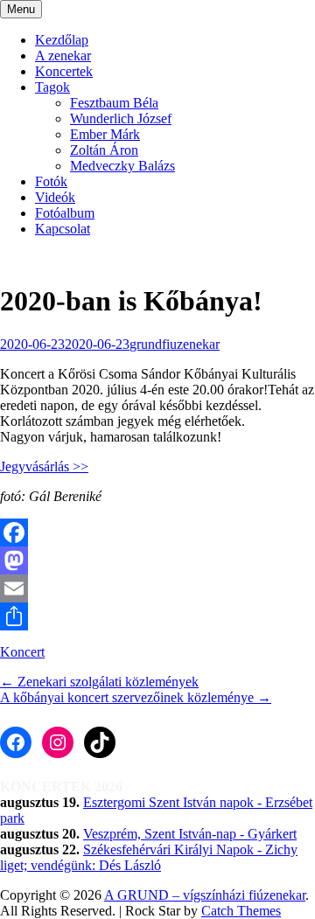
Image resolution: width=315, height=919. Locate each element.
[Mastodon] (157, 560)
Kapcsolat (62, 228)
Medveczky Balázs (122, 165)
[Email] (157, 588)
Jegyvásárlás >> (44, 466)
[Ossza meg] (157, 616)
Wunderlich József (121, 118)
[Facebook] (157, 533)
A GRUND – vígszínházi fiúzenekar (204, 895)
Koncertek (64, 71)
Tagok (52, 87)
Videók (55, 197)
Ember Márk (105, 134)
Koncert (22, 651)
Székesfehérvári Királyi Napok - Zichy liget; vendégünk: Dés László (149, 857)
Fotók (51, 181)
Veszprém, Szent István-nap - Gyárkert (190, 833)
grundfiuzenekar (175, 344)
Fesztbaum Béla (114, 102)
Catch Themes (241, 910)
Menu (21, 9)
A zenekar (63, 55)
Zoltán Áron (104, 150)
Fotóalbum (64, 212)
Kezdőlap (61, 39)
